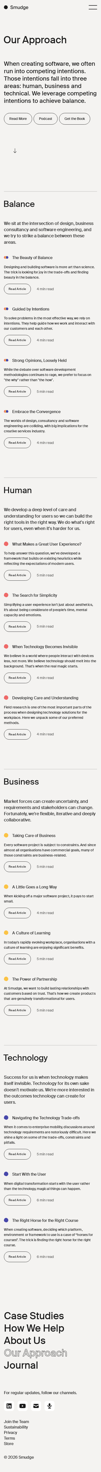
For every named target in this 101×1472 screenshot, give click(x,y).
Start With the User (29, 1174)
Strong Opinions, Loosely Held (39, 360)
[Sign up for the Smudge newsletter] (36, 1406)
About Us (25, 1340)
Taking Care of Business (33, 835)
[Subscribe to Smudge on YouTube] (22, 1406)
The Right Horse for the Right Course (45, 1220)
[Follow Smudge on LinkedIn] (9, 1406)
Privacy (10, 1432)
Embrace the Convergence (36, 411)
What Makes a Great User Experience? (46, 544)
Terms (9, 1438)
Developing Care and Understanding (45, 698)
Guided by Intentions (30, 309)
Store (8, 1443)
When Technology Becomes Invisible (45, 646)
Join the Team (16, 1421)
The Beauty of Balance (32, 257)
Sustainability (16, 1427)
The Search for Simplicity (34, 595)
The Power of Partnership (34, 979)
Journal (21, 1365)
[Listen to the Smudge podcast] (49, 1406)
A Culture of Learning (31, 933)
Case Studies (34, 1316)
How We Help (34, 1328)
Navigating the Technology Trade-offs (46, 1117)
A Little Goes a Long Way (34, 887)
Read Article (17, 289)
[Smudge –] (16, 7)
